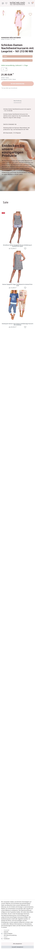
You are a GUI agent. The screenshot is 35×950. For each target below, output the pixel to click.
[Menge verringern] (6, 70)
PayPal (5, 937)
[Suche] (29, 3)
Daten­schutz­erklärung (13, 927)
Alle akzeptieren (17, 943)
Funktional (7, 938)
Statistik (6, 932)
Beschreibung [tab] (17, 100)
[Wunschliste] (6, 3)
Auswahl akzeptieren (17, 947)
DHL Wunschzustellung (10, 935)
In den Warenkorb (17, 84)
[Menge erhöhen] (6, 68)
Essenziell (6, 930)
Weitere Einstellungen (7, 940)
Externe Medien (8, 933)
